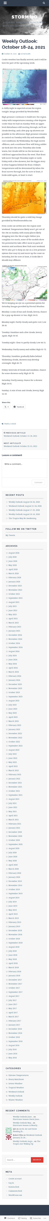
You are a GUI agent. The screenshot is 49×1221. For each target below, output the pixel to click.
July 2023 (13, 705)
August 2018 (14, 947)
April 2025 (13, 618)
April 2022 (13, 766)
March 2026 (14, 573)
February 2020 (15, 873)
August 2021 (14, 799)
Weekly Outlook (10, 424)
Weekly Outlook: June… (23, 1116)
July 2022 (13, 754)
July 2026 (13, 557)
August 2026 (14, 553)
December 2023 (15, 684)
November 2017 (15, 984)
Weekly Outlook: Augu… (23, 1141)
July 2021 (13, 803)
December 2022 (15, 733)
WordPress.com (15, 1195)
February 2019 (15, 922)
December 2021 (15, 782)
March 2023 (14, 721)
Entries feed (14, 1187)
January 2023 (14, 729)
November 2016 (15, 1033)
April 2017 (13, 1012)
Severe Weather (15, 1083)
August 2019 (14, 897)
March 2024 (14, 672)
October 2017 (14, 988)
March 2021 (14, 819)
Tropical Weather (16, 1087)
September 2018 (15, 943)
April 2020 (13, 865)
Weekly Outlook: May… (22, 1123)
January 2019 (14, 926)
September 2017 (15, 992)
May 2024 (13, 664)
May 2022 (13, 762)
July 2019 (13, 901)
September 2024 (15, 647)
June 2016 (13, 1053)
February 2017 (15, 1021)
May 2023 (13, 713)
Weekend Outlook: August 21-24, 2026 (25, 506)
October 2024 (14, 643)
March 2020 (14, 869)
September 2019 (15, 893)
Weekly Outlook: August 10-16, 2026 (24, 514)
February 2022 (15, 774)
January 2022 (14, 778)
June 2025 (13, 610)
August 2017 (14, 996)
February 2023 (15, 725)
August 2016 (14, 1045)
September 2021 (15, 795)
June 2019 (13, 906)
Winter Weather (16, 1100)
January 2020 (14, 877)
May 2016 (13, 1057)
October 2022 (14, 741)
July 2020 (13, 852)
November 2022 (15, 737)
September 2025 (15, 598)
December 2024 (15, 635)
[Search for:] (18, 1160)
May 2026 (13, 565)
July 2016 (13, 1049)
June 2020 (13, 856)
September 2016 (15, 1041)
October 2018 (14, 938)
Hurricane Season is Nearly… (25, 1125)
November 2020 (15, 836)
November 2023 (15, 688)
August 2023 (14, 700)
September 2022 (15, 745)
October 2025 (14, 594)
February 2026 (15, 577)
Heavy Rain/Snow (16, 1079)
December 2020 (15, 832)
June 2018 (13, 955)
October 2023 (14, 692)
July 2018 (13, 951)
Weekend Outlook (16, 1091)
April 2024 (13, 668)
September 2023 (15, 696)
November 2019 (15, 885)
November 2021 (15, 787)
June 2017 (13, 1004)
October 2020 (14, 840)
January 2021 (14, 828)
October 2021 (14, 791)
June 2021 (13, 807)
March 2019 (14, 918)
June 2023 (13, 709)
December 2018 (15, 930)
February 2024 (15, 676)
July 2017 (13, 1000)
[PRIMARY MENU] (5, 3)
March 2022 (14, 770)
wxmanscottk (25, 54)
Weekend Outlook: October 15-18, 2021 (20, 434)
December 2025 (15, 585)
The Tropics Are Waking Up (26, 1142)
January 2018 (14, 975)
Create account (15, 1178)
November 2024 (15, 639)
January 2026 (14, 581)
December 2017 (15, 979)
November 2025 (15, 590)
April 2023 (13, 717)
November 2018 (15, 934)
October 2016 (14, 1037)
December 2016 (15, 1029)
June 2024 (13, 659)
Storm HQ (25, 17)
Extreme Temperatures (19, 1075)
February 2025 (15, 627)
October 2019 (14, 889)
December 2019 (15, 881)
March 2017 (14, 1016)
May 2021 (13, 811)
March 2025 (14, 622)
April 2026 (13, 569)
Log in (11, 1183)
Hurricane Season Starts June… (26, 1119)
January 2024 (14, 680)
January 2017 (14, 1025)
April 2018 (13, 963)
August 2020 (14, 848)
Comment (38, 482)
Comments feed (15, 1191)
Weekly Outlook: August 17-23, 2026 (24, 510)
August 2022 (14, 750)
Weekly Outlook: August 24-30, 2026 (24, 502)
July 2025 (13, 606)
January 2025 (14, 631)
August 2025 (14, 602)
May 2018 (13, 959)
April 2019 (13, 914)
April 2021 (13, 815)
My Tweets (10, 535)
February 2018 (15, 971)
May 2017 (13, 1008)
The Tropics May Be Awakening (22, 518)
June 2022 (13, 758)
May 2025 (13, 614)
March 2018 (14, 967)
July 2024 (13, 655)
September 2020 (15, 844)
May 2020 (13, 860)
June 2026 (13, 561)
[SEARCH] (44, 3)
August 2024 (14, 651)
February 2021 (15, 824)
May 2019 (13, 910)
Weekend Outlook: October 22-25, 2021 (20, 445)
